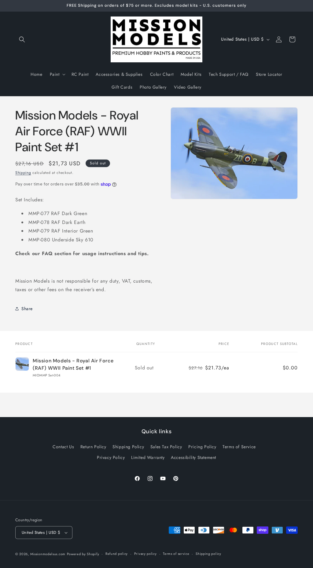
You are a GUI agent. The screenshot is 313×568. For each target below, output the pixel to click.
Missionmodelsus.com (47, 554)
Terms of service (176, 553)
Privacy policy (145, 553)
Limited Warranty (148, 457)
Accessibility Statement (193, 457)
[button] (22, 39)
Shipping (23, 172)
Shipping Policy (128, 447)
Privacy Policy (111, 457)
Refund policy (116, 553)
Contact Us (63, 447)
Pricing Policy (202, 447)
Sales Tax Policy (166, 447)
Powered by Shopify (83, 554)
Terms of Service (239, 447)
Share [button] (27, 309)
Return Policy (93, 447)
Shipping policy (208, 553)
